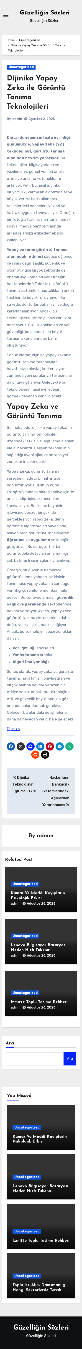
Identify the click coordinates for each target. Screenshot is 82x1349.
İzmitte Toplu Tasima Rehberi (39, 1002)
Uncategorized (21, 67)
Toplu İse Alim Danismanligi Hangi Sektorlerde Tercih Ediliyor (40, 1290)
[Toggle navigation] (6, 15)
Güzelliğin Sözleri (45, 13)
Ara (10, 1043)
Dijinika (13, 729)
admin (17, 119)
